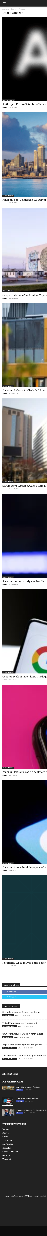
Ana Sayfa (5, 9)
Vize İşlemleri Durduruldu (27, 1098)
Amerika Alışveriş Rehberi (28, 1087)
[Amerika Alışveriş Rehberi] (8, 1088)
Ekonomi (19, 1113)
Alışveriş (19, 1090)
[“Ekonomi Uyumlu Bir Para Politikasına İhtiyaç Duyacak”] (8, 1112)
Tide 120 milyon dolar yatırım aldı (19, 1022)
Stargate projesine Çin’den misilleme (21, 1012)
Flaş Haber (20, 1101)
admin (4, 107)
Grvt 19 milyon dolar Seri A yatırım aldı (22, 1033)
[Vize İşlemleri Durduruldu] (7, 1101)
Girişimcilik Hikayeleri (9, 1026)
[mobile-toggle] (4, 3)
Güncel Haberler (8, 195)
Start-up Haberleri (8, 100)
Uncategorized (7, 1037)
